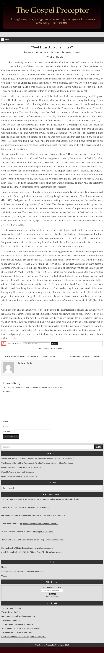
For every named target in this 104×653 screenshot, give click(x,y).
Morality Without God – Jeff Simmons (17, 472)
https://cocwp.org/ (54, 552)
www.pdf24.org (52, 597)
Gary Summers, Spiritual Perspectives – (19, 616)
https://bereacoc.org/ (44, 548)
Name (6, 421)
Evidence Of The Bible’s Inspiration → (86, 356)
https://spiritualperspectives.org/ (51, 515)
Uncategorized (57, 349)
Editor (57, 52)
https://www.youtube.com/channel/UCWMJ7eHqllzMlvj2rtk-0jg (51, 499)
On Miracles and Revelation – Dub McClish (19, 476)
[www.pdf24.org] (3, 343)
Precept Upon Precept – (12, 608)
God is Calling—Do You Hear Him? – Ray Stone (21, 467)
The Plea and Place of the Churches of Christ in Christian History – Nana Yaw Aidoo (37, 463)
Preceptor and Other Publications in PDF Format (22, 572)
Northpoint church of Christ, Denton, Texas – (21, 628)
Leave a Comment (72, 52)
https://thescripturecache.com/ (35, 507)
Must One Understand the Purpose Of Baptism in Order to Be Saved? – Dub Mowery (37, 459)
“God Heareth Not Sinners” (52, 47)
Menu (7, 39)
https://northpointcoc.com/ (52, 540)
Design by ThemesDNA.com (52, 649)
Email (6, 426)
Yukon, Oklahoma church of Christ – (17, 624)
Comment (8, 391)
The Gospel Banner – (10, 620)
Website (6, 431)
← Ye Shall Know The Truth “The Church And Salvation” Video (28, 356)
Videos (4, 576)
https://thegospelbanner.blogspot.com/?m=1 (39, 524)
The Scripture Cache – (11, 612)
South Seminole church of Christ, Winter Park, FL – (23, 637)
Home (4, 567)
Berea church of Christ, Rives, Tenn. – (18, 632)
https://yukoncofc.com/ (43, 532)
